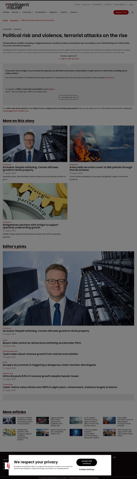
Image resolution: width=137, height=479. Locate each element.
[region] (60, 465)
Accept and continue (87, 462)
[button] (8, 465)
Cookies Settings (86, 469)
